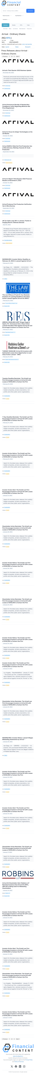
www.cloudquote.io (18, 1056)
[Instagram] (24, 1067)
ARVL (8, 37)
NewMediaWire (7, 395)
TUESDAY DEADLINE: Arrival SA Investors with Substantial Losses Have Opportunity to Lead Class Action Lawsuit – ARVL (17, 352)
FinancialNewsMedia (8, 240)
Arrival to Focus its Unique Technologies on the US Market (17, 132)
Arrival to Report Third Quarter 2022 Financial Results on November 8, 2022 (17, 179)
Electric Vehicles (9, 162)
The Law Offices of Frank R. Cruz (11, 303)
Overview (5, 28)
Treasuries (29, 28)
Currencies (15, 28)
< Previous (4, 56)
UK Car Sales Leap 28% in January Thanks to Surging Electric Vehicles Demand (16, 221)
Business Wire (6, 306)
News (10, 28)
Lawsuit (7, 398)
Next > (17, 56)
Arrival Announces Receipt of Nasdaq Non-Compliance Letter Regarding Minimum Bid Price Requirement (16, 106)
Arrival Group (7, 85)
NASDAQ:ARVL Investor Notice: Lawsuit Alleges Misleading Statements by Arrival (17, 738)
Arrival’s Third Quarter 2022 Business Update (16, 70)
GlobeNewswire (7, 88)
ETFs (21, 25)
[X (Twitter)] (12, 1067)
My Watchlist (18, 15)
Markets (5, 25)
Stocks (13, 25)
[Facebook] (16, 1067)
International (22, 28)
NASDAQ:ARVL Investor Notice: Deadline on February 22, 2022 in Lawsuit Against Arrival (17, 260)
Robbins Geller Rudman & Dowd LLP (11, 359)
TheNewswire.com (7, 159)
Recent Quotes (6, 15)
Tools (28, 25)
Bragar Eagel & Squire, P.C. (10, 332)
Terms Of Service (19, 1061)
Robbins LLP (7, 893)
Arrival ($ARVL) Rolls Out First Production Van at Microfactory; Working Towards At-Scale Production (17, 147)
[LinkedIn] (20, 1067)
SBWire (5, 278)
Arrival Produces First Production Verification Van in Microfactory (17, 205)
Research (27, 47)
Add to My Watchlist (27, 44)
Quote (7, 47)
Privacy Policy (29, 1060)
